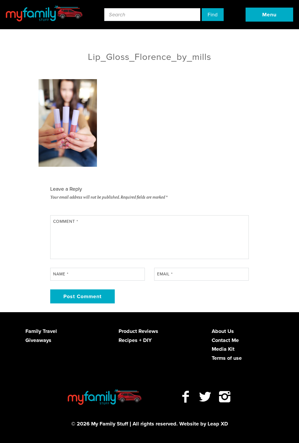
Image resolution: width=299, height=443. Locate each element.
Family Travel (41, 331)
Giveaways (38, 340)
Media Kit (223, 349)
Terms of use (227, 358)
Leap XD (218, 424)
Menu (269, 14)
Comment (65, 221)
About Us (223, 331)
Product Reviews (138, 331)
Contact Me (225, 340)
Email (165, 274)
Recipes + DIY (135, 340)
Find (213, 14)
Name (61, 274)
